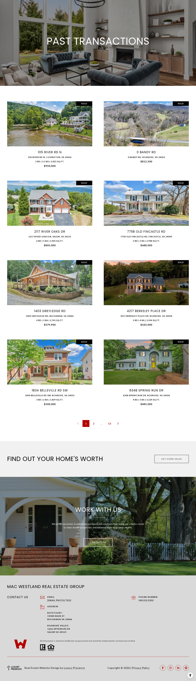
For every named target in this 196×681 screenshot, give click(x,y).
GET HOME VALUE (171, 459)
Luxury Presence (74, 667)
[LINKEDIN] (178, 668)
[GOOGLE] (186, 668)
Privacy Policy (141, 667)
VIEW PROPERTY (49, 135)
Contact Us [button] (98, 542)
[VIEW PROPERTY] (50, 133)
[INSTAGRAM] (170, 668)
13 (109, 423)
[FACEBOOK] (163, 668)
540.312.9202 (146, 600)
